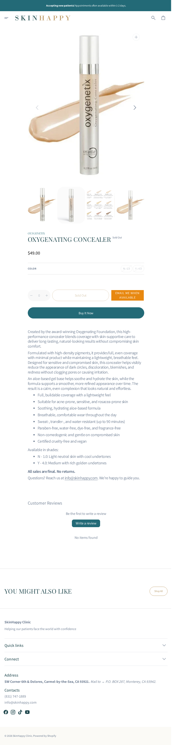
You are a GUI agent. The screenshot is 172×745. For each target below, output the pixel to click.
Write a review (84, 523)
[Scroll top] (163, 739)
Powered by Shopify (44, 735)
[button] (9, 18)
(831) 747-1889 (15, 696)
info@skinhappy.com (79, 477)
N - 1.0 (126, 269)
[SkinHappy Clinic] (42, 18)
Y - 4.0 (138, 269)
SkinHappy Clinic (22, 735)
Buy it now (84, 313)
